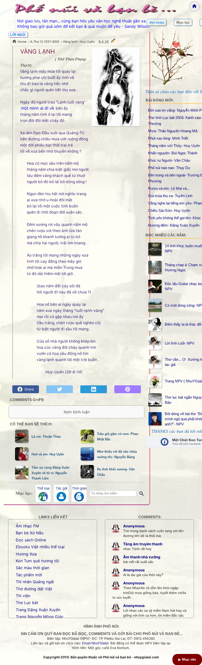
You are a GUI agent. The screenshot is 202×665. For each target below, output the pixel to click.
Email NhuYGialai (95, 643)
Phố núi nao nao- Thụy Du (169, 168)
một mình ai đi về (37, 108)
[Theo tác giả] (61, 493)
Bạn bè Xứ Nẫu (29, 532)
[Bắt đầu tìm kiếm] (142, 493)
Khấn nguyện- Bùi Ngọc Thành (172, 153)
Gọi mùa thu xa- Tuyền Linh (170, 196)
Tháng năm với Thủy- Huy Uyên (174, 146)
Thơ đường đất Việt (34, 588)
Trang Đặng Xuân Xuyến (38, 609)
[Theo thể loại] (43, 493)
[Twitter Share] (59, 389)
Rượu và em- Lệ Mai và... (169, 188)
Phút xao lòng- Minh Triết (168, 138)
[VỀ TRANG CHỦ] (194, 6)
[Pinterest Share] (127, 389)
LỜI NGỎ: (18, 35)
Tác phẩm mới (29, 574)
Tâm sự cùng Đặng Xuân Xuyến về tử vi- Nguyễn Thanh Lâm (50, 473)
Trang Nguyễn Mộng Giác (40, 616)
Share (28, 389)
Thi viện (23, 595)
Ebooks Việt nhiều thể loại (40, 546)
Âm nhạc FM (27, 525)
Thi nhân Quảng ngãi (35, 581)
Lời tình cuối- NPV (179, 343)
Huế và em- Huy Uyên (48, 454)
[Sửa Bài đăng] (113, 41)
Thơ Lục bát (27, 602)
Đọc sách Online (31, 539)
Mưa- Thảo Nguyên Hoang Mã (172, 131)
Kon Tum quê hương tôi (37, 560)
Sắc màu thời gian (32, 567)
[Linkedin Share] (93, 389)
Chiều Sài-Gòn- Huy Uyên (169, 210)
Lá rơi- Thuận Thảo (46, 436)
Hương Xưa (26, 553)
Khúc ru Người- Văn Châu (169, 160)
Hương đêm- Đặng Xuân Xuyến (173, 225)
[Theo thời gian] (79, 493)
